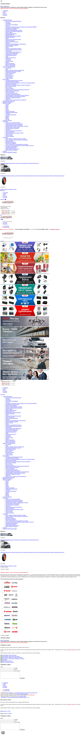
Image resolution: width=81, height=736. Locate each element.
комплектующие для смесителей (13, 127)
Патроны (7, 42)
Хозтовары (5, 137)
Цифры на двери (9, 78)
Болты (7, 105)
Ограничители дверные (11, 72)
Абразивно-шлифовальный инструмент (14, 80)
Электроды (8, 98)
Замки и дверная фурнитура (9, 66)
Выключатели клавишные (11, 29)
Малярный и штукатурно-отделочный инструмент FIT (17, 89)
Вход (2, 6)
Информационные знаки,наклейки (13, 36)
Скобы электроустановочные (12, 53)
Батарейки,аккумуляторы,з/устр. (12, 28)
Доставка (5, 222)
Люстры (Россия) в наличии (8, 662)
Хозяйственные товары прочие (12, 148)
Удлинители (8, 59)
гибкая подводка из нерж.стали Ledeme (14, 123)
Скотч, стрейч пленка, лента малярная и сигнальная (17, 144)
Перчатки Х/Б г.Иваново (11, 143)
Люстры (5, 151)
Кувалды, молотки (10, 88)
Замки (7, 69)
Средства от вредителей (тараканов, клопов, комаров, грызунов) (19, 145)
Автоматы (8, 22)
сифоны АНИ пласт (10, 131)
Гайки (7, 107)
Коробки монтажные (10, 37)
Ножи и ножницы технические (12, 90)
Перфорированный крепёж (11, 112)
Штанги (7, 118)
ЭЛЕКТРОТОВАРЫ (7, 20)
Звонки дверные (9, 32)
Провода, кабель (9, 46)
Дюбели (7, 110)
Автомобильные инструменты (12, 81)
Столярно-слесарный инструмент (13, 94)
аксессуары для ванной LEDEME (13, 122)
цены (4, 12)
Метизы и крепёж (7, 103)
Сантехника (5, 121)
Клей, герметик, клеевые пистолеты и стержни (16, 138)
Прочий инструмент (10, 91)
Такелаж (7, 115)
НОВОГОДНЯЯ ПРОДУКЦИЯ (10, 152)
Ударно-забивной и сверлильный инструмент (15, 96)
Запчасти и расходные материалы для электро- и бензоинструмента (20, 82)
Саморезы (8, 113)
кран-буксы (8, 129)
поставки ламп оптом (32, 692)
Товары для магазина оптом (22, 693)
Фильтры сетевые (9, 61)
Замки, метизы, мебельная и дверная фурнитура (12, 657)
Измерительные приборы (11, 33)
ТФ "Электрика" (9, 692)
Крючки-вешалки (9, 140)
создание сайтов (22, 696)
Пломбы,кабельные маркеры (12, 45)
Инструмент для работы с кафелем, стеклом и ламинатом (18, 85)
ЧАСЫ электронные (10, 63)
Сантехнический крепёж (11, 114)
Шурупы (7, 119)
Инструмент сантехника (11, 86)
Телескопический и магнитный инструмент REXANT (17, 95)
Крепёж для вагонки (10, 111)
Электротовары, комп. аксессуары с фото (11, 656)
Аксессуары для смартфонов (12, 24)
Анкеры (7, 104)
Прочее (7, 47)
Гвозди (7, 109)
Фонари (7, 62)
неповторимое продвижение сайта (18, 697)
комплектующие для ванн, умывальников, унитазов (17, 126)
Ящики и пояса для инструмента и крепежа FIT (16, 99)
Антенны (8, 25)
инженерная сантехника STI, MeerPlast (14, 124)
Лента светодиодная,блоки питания (13, 39)
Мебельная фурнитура (8, 102)
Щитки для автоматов (10, 65)
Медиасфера (3, 697)
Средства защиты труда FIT (11, 93)
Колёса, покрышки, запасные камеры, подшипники (17, 139)
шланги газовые (9, 135)
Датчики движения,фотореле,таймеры (14, 30)
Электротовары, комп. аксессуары (9, 655)
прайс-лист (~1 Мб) (6, 711)
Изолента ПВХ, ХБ (10, 34)
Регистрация (6, 6)
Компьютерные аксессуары (9, 101)
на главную (6, 226)
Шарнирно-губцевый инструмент (13, 97)
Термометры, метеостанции (12, 146)
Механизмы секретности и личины (13, 71)
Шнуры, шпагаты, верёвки (11, 150)
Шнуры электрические (10, 64)
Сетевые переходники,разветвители (13, 52)
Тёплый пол (8, 58)
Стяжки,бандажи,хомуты (11, 55)
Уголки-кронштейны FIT (11, 147)
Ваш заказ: (3, 394)
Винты (7, 106)
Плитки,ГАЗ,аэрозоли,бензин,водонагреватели (16, 44)
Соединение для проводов (11, 54)
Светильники (8, 50)
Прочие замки (9, 74)
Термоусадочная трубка (11, 57)
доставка (5, 14)
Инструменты (6, 79)
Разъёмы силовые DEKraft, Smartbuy (13, 48)
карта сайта (6, 227)
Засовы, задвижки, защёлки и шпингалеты (15, 70)
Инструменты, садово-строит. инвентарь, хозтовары (13, 658)
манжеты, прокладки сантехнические (14, 130)
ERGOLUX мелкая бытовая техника (13, 21)
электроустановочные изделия (20, 692)
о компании (5, 10)
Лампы (7, 38)
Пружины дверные (10, 75)
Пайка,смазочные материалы (12, 41)
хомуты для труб (9, 134)
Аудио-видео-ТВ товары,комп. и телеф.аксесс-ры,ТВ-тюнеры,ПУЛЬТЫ (21, 26)
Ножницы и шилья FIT (11, 142)
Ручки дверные (9, 77)
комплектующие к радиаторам (12, 128)
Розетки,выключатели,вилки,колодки (14, 49)
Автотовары (8, 23)
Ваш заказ (3, 199)
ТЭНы (7, 56)
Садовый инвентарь (7, 120)
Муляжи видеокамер (10, 40)
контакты (5, 15)
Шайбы (7, 116)
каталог (4, 11)
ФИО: (2, 666)
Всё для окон (8, 67)
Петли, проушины (9, 73)
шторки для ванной (10, 136)
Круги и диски (9, 87)
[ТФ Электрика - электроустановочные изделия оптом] (8, 204)
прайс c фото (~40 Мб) (6, 713)
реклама (9, 697)
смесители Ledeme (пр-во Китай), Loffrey (14, 132)
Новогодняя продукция (7, 660)
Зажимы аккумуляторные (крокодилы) (14, 31)
